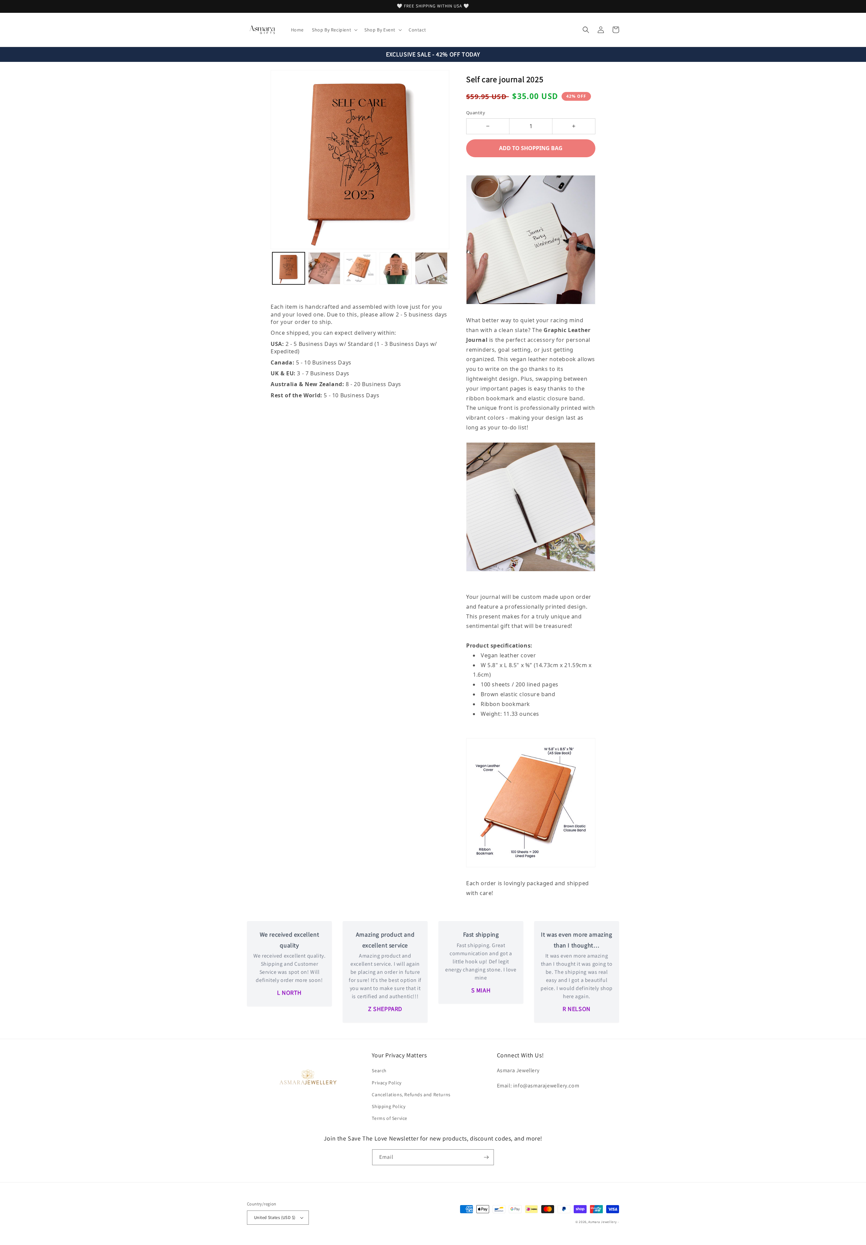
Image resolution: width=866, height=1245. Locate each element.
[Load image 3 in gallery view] (360, 268)
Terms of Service (389, 1118)
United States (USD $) (274, 1217)
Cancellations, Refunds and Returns (411, 1094)
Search (379, 1070)
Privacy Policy (386, 1083)
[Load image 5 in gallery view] (431, 268)
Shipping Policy (388, 1106)
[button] (334, 30)
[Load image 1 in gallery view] (288, 268)
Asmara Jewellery (602, 1222)
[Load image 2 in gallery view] (324, 268)
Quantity (475, 113)
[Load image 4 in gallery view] (396, 268)
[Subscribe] (486, 1157)
